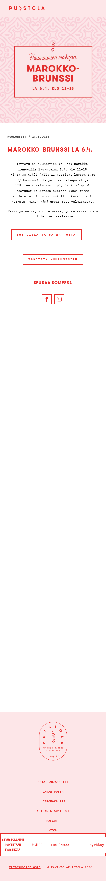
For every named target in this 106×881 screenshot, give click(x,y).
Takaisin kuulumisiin (53, 259)
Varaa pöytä (53, 791)
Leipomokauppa (53, 801)
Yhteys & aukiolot (53, 811)
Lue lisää (60, 845)
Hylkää (37, 845)
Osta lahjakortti (53, 782)
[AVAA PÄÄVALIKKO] (92, 7)
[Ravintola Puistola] (27, 7)
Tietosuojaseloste (25, 867)
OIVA (53, 830)
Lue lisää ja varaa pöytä (46, 234)
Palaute (53, 821)
